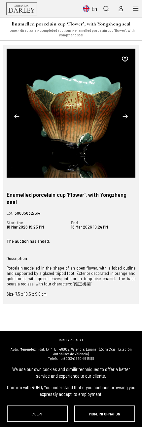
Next (125, 116)
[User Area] (119, 8)
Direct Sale (28, 30)
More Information (104, 413)
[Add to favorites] (125, 59)
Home (12, 30)
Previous (17, 116)
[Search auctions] (106, 8)
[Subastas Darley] (21, 9)
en (94, 8)
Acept (37, 413)
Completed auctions (55, 30)
